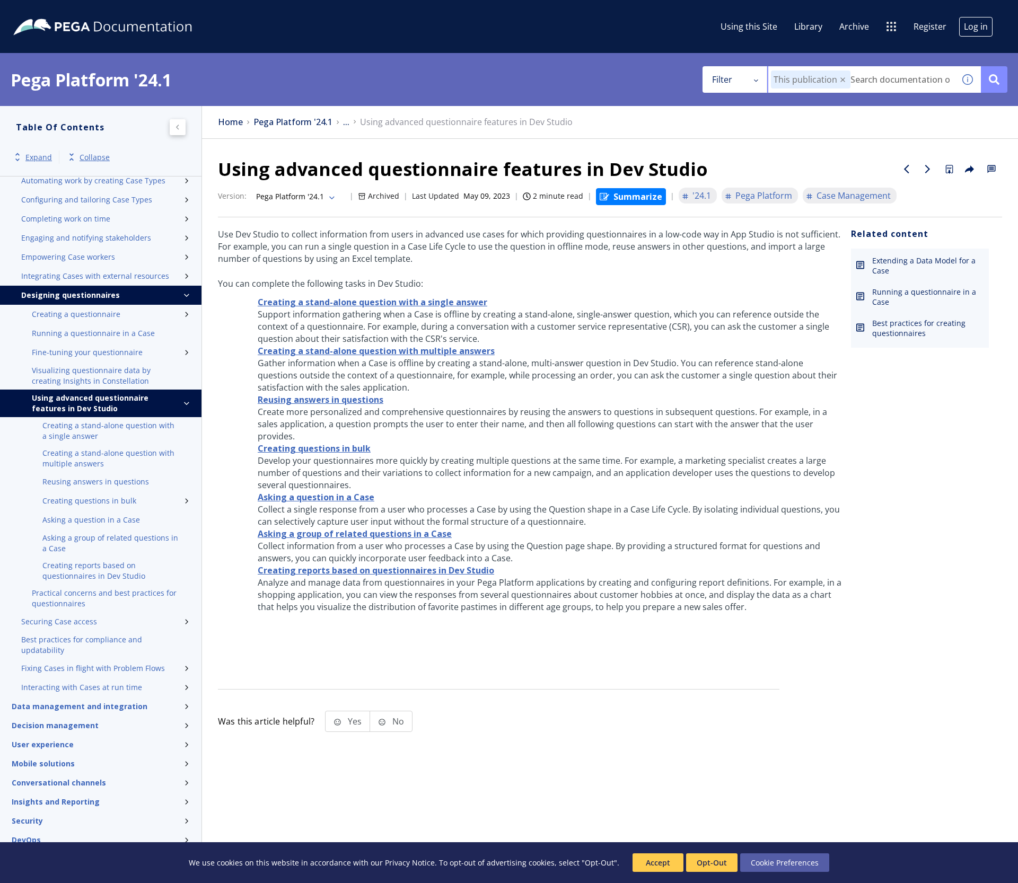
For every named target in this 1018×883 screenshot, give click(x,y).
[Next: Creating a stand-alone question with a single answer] (927, 169)
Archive (854, 26)
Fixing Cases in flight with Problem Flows (93, 668)
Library (808, 26)
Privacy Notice (410, 863)
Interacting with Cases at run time (81, 687)
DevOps (26, 840)
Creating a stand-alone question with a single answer (108, 430)
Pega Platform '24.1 (292, 122)
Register (930, 26)
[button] (843, 80)
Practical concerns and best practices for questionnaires (104, 598)
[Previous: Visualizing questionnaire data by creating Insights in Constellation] (906, 169)
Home (230, 122)
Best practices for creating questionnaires (919, 328)
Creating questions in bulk (89, 501)
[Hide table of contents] (178, 127)
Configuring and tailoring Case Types (86, 200)
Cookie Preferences (785, 863)
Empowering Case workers (68, 257)
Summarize (637, 196)
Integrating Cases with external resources (95, 276)
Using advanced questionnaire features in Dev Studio (90, 403)
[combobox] (861, 79)
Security (27, 821)
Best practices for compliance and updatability (81, 644)
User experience (43, 744)
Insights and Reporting (56, 802)
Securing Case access (59, 621)
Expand (38, 157)
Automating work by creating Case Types (93, 180)
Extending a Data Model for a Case (924, 265)
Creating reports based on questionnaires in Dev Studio (93, 570)
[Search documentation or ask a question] (994, 79)
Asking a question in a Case (91, 520)
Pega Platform (763, 195)
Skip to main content (47, 12)
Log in (976, 26)
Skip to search (128, 12)
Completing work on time (65, 219)
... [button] (346, 122)
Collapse (95, 157)
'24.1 (701, 195)
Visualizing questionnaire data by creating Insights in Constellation (91, 375)
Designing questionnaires (70, 295)
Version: (232, 196)
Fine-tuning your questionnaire (87, 352)
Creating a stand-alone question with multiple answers (108, 458)
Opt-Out (712, 863)
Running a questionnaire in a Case (93, 333)
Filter (722, 79)
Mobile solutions (43, 763)
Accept (658, 863)
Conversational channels (59, 783)
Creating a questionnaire (76, 314)
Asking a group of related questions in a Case (110, 543)
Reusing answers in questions (95, 481)
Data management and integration (79, 706)
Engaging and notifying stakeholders (86, 238)
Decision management (55, 725)
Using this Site (749, 26)
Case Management (854, 195)
